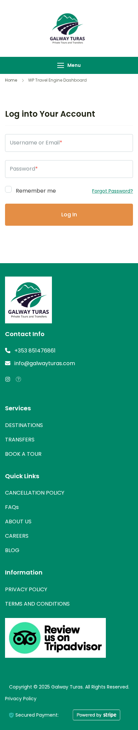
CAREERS (16, 536)
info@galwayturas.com (44, 363)
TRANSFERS (19, 439)
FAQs (12, 507)
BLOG (12, 550)
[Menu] (60, 65)
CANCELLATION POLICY (34, 493)
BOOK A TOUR (23, 454)
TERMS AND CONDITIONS (37, 604)
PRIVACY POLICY (26, 589)
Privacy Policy (21, 698)
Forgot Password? (112, 191)
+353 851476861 (35, 350)
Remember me (35, 190)
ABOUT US (18, 521)
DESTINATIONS (24, 425)
